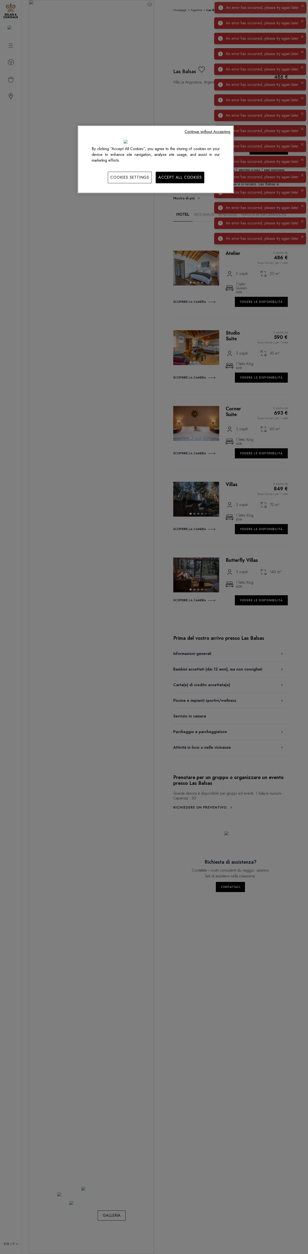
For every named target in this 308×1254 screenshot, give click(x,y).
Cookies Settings (129, 177)
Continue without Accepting (207, 131)
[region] (155, 159)
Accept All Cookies (180, 177)
